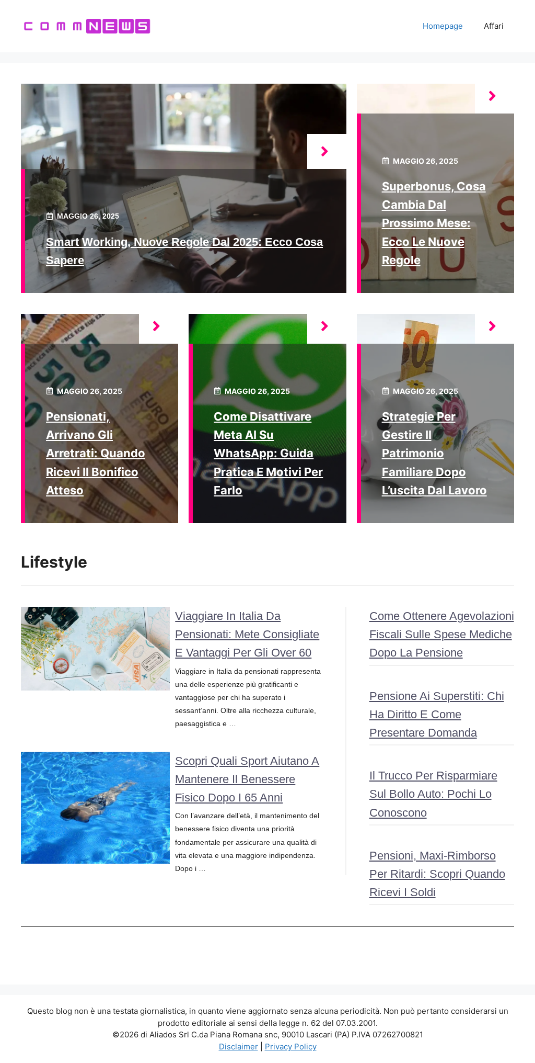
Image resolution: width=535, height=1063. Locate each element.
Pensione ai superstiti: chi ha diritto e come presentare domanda (436, 714)
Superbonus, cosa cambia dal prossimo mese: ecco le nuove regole (434, 223)
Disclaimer (238, 1046)
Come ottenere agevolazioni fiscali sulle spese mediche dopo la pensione (441, 634)
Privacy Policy (291, 1046)
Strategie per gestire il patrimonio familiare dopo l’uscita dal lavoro (434, 453)
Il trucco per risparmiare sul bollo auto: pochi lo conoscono (433, 794)
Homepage (443, 26)
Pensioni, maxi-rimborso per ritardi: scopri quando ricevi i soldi (437, 874)
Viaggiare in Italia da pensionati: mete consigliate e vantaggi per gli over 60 (247, 634)
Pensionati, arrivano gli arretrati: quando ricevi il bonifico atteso (95, 453)
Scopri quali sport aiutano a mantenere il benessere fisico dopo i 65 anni (247, 779)
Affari (494, 26)
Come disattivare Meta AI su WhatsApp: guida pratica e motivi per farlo (268, 453)
